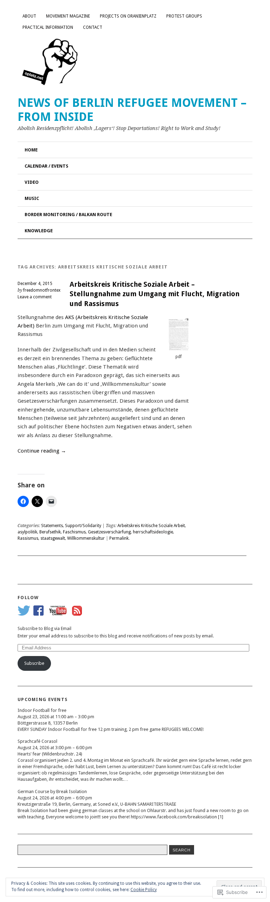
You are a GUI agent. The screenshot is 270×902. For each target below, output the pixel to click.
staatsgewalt (52, 538)
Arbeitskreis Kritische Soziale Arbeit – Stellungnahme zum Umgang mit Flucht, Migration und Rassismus (154, 294)
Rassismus (28, 538)
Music (32, 198)
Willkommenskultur (86, 538)
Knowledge (39, 230)
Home (31, 150)
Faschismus (74, 532)
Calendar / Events (46, 166)
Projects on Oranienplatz (128, 16)
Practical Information (47, 27)
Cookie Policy (143, 889)
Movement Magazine (68, 16)
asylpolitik (27, 532)
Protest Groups (184, 16)
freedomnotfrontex (41, 290)
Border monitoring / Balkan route (68, 214)
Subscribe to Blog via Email (44, 628)
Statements (52, 525)
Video (32, 182)
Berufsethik (50, 532)
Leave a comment (35, 296)
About (29, 16)
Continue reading (42, 451)
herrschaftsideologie (153, 532)
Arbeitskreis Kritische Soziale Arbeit (151, 525)
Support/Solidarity (83, 525)
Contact (92, 27)
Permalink (119, 538)
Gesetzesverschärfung (109, 532)
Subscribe (34, 663)
